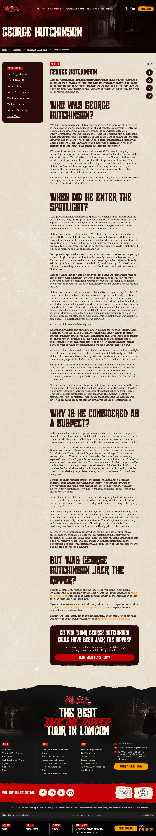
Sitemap (98, 816)
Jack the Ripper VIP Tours (54, 773)
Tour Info (45, 9)
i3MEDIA (150, 815)
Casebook (17, 50)
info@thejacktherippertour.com (132, 748)
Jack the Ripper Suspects (37, 50)
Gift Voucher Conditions (93, 767)
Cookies (75, 816)
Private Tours (71, 9)
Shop (82, 9)
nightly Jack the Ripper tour (114, 618)
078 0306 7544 (124, 743)
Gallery (6, 767)
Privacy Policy (88, 760)
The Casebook (91, 9)
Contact (109, 9)
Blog (102, 9)
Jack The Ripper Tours (13, 760)
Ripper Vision (58, 9)
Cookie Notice (88, 770)
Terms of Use (87, 756)
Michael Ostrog (16, 104)
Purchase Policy (89, 763)
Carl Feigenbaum (17, 74)
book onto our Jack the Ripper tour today (86, 607)
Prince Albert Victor (18, 92)
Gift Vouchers (88, 753)
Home (38, 9)
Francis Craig (14, 86)
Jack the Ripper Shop (91, 749)
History (6, 749)
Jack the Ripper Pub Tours (54, 763)
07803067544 (146, 829)
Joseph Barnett (15, 80)
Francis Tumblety (17, 110)
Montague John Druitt (19, 98)
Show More (13, 116)
